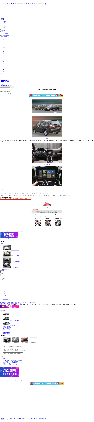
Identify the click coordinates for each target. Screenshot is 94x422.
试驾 (3, 39)
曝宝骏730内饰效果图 (15, 255)
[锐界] (6, 325)
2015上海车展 (5, 33)
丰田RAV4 (5, 328)
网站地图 (7, 36)
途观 (4, 326)
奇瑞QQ (16, 303)
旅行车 (4, 297)
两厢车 (4, 293)
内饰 (24, 231)
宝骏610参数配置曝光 (15, 250)
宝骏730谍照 (47, 138)
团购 (3, 46)
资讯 (3, 54)
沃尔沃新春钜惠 (16, 342)
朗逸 (4, 333)
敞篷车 (4, 300)
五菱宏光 (34, 140)
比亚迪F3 (32, 302)
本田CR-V (11, 320)
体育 (3, 57)
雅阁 (1, 302)
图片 (3, 43)
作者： (1, 238)
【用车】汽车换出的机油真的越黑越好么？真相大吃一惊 (14, 350)
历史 (3, 66)
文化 (3, 65)
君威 (3, 302)
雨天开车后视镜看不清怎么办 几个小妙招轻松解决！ (13, 360)
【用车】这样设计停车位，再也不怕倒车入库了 (12, 349)
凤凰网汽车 (4, 81)
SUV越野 (4, 295)
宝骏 (7, 231)
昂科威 (4, 327)
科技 (3, 62)
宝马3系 (8, 302)
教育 (3, 64)
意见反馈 (38, 418)
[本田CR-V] (6, 320)
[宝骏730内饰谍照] (47, 162)
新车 (3, 38)
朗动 (4, 303)
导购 (3, 40)
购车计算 (4, 25)
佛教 (3, 71)
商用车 (7, 35)
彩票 (3, 70)
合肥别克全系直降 (24, 342)
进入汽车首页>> (3, 358)
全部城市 (45, 3)
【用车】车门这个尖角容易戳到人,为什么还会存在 (13, 346)
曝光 (21, 231)
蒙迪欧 (5, 302)
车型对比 (4, 26)
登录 (1, 36)
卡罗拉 (28, 302)
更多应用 (2, 18)
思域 (13, 302)
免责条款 (31, 418)
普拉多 (26, 302)
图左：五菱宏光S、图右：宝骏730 (47, 114)
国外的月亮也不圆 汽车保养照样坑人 (10, 364)
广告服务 (19, 418)
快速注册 (4, 36)
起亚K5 (15, 302)
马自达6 (18, 302)
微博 (3, 30)
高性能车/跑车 (5, 299)
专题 (2, 35)
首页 (3, 53)
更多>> (1, 243)
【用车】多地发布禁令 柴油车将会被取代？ (11, 348)
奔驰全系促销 (7, 342)
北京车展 (11, 231)
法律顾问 (35, 418)
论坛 (3, 48)
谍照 (8, 85)
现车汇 (4, 47)
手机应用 (4, 21)
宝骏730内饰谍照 (47, 164)
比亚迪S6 (7, 303)
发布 (15, 231)
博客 (3, 69)
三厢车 (4, 292)
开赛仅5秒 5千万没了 (7, 363)
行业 (3, 51)
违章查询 (4, 23)
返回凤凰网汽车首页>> (4, 269)
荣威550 (19, 303)
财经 (3, 55)
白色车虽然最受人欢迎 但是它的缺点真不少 (11, 362)
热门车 (4, 291)
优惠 (3, 45)
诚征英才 (23, 418)
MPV (4, 296)
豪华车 (4, 294)
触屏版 (4, 22)
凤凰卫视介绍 (43, 418)
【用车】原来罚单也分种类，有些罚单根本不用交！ (13, 352)
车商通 (4, 35)
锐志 (24, 302)
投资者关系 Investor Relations (12, 418)
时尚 (3, 58)
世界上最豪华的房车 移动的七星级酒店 (10, 361)
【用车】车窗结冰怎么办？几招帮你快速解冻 (12, 353)
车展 (2, 31)
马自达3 (1, 303)
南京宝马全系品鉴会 (33, 343)
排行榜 (4, 27)
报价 (3, 44)
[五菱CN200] (47, 136)
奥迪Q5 (4, 332)
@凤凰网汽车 (6, 238)
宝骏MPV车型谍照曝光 (15, 261)
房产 (3, 61)
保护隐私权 (27, 418)
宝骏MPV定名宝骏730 (15, 267)
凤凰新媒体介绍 (3, 418)
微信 (5, 30)
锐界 (10, 325)
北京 (6, 0)
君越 (34, 302)
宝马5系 (21, 302)
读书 (3, 63)
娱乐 (3, 56)
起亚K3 (11, 302)
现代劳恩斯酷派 (12, 303)
